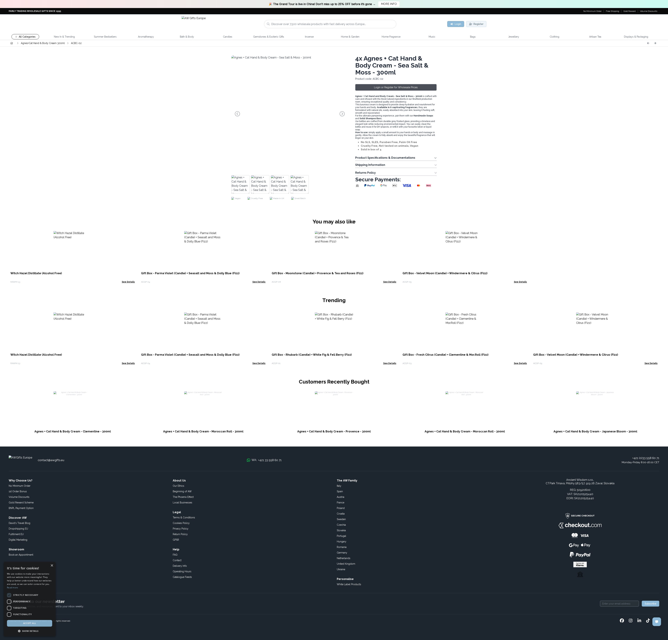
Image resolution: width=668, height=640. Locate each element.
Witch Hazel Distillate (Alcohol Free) (36, 273)
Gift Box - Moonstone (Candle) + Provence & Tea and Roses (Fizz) (317, 273)
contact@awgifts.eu (51, 460)
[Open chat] (656, 621)
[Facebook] (622, 620)
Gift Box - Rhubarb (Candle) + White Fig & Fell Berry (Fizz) (312, 354)
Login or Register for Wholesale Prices (396, 87)
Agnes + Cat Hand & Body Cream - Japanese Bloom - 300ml (595, 431)
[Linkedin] (639, 620)
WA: (267, 460)
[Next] (655, 43)
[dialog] (29, 599)
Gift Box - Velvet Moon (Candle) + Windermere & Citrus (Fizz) (445, 273)
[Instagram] (630, 620)
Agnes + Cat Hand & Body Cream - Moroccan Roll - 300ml (203, 431)
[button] (29, 631)
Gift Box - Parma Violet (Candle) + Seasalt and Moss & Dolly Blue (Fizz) (190, 273)
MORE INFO (389, 4)
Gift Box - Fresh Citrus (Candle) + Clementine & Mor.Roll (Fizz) (445, 354)
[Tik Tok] (648, 620)
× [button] (51, 565)
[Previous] (648, 43)
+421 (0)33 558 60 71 (645, 458)
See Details (128, 282)
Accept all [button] (29, 623)
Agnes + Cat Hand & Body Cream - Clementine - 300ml (72, 431)
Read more (12, 587)
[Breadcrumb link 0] (11, 43)
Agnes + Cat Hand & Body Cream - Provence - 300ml (334, 431)
